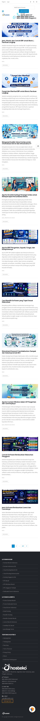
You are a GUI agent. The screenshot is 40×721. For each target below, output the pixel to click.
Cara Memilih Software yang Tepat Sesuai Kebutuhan (17, 301)
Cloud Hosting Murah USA (10, 570)
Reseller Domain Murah (9, 618)
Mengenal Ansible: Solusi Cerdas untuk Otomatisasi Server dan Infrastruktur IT (16, 143)
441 (23, 546)
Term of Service (7, 649)
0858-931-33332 (6, 681)
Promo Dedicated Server (10, 604)
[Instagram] (36, 2)
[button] (3, 11)
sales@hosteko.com (7, 698)
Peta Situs (6, 645)
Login (8, 2)
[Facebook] (30, 2)
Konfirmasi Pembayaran (10, 659)
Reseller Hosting (7, 615)
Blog (3, 61)
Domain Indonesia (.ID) (9, 566)
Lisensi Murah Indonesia (10, 622)
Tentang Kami (7, 641)
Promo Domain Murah (9, 600)
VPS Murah (6, 580)
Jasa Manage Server (8, 629)
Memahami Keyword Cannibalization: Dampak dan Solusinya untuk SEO (19, 352)
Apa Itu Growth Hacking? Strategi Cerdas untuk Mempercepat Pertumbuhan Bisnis (19, 196)
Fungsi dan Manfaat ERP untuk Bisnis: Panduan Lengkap (19, 92)
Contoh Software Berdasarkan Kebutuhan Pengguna (17, 455)
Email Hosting (7, 611)
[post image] (20, 30)
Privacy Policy (7, 652)
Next (26, 546)
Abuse (5, 656)
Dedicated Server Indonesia (11, 591)
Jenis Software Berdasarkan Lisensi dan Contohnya (16, 508)
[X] (33, 2)
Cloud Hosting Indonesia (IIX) (11, 573)
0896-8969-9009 (6, 683)
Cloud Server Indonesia (9, 607)
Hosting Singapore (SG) (9, 577)
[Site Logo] (6, 15)
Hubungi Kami (7, 638)
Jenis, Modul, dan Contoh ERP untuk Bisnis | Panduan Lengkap (18, 41)
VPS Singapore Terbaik (9, 588)
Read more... (5, 65)
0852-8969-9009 (6, 679)
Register (4, 2)
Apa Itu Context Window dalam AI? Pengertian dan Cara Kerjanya (19, 403)
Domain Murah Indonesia (10, 563)
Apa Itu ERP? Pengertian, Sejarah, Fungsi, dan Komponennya (18, 248)
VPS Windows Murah (9, 584)
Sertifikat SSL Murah (8, 625)
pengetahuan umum (10, 217)
